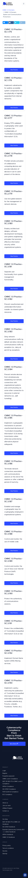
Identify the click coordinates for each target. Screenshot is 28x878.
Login (4, 770)
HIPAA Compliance (8, 786)
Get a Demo (13, 743)
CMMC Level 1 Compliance (10, 778)
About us (5, 802)
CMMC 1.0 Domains (8, 10)
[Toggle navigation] (24, 3)
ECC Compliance (7, 794)
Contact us (5, 811)
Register (4, 773)
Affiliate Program (7, 808)
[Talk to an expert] (25, 875)
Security (4, 851)
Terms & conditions (8, 848)
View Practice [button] (14, 69)
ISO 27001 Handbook (8, 826)
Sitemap (4, 853)
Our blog (5, 819)
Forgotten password (8, 776)
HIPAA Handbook (7, 834)
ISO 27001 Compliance (9, 789)
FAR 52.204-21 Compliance (10, 791)
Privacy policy (6, 845)
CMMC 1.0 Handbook (8, 837)
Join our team (6, 805)
